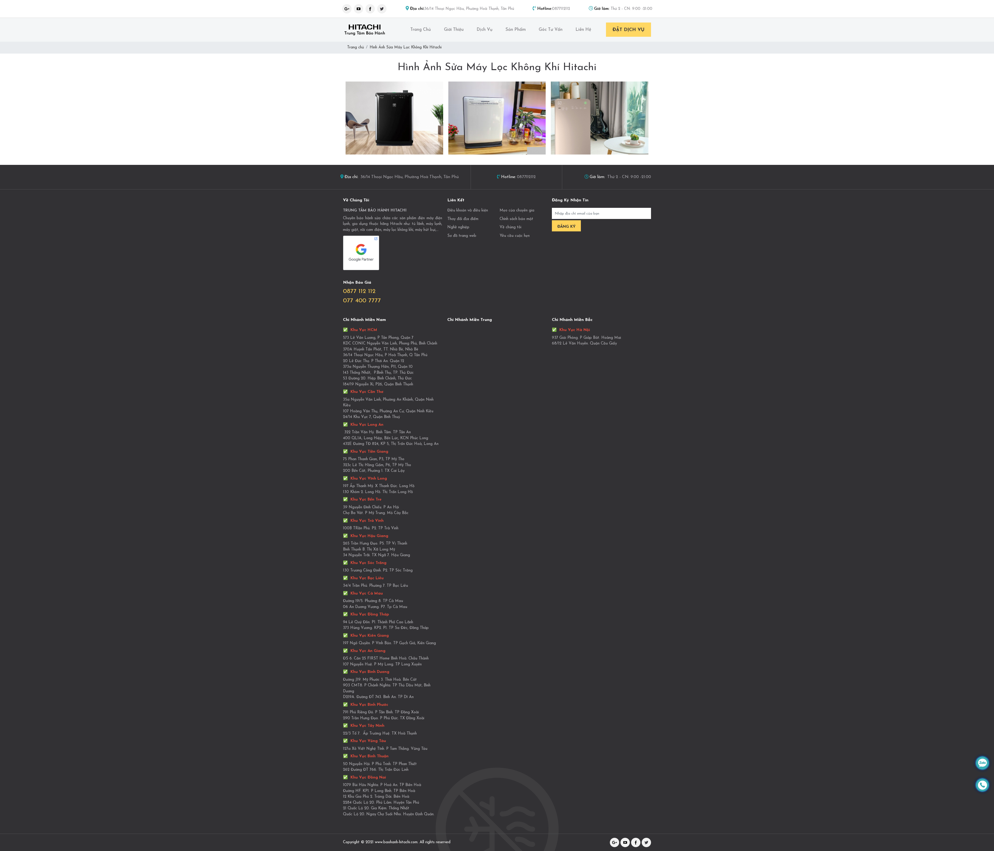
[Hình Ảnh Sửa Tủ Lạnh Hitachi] (497, 118)
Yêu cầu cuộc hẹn (515, 236)
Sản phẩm (516, 29)
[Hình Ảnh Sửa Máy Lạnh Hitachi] (599, 118)
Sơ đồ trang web (461, 236)
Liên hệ (583, 29)
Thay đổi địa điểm (462, 219)
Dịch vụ (485, 29)
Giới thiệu (454, 29)
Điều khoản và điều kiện (467, 210)
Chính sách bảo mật (516, 219)
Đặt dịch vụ (628, 30)
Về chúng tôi (510, 227)
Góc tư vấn (550, 29)
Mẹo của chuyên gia (517, 210)
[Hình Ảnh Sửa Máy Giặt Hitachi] (394, 118)
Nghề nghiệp (458, 227)
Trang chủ (420, 29)
